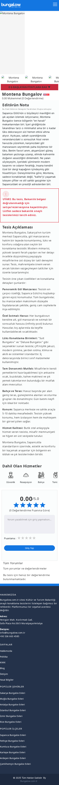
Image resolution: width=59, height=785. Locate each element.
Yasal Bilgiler (7, 679)
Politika (4, 656)
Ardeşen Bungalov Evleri (13, 758)
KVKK (3, 662)
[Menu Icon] (55, 5)
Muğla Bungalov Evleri (12, 698)
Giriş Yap (29, 548)
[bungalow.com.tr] (11, 4)
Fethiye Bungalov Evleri (12, 740)
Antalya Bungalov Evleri (12, 704)
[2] (23, 538)
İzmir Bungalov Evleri (11, 716)
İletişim (4, 673)
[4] (30, 538)
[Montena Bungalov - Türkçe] (47, 94)
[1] (19, 538)
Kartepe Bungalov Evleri (12, 752)
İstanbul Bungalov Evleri (13, 710)
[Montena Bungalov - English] (44, 94)
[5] (34, 538)
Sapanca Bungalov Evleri (13, 735)
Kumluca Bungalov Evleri (13, 746)
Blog (2, 668)
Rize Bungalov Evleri (10, 721)
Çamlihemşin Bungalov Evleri (15, 763)
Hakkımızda (6, 650)
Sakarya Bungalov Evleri (12, 692)
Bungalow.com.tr (28, 781)
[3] (26, 538)
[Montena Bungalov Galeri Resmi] (12, 79)
